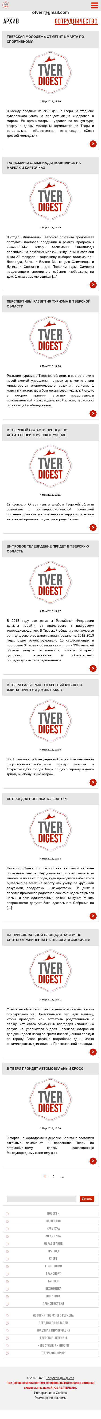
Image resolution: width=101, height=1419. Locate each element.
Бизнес (53, 1281)
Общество (53, 1221)
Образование (53, 1243)
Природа (53, 1251)
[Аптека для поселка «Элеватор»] (50, 830)
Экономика (53, 1289)
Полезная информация (53, 1330)
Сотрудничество (76, 22)
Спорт (53, 1258)
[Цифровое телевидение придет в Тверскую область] (50, 582)
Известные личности (53, 1345)
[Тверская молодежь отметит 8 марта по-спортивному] (50, 72)
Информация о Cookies (50, 1393)
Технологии (53, 1266)
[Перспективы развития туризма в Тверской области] (50, 337)
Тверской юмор (53, 1353)
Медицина (53, 1236)
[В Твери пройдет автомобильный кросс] (50, 1099)
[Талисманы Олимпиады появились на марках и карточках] (50, 198)
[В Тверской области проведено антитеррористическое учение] (50, 466)
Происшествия (53, 1304)
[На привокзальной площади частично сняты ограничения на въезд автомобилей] (50, 970)
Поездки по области (53, 1323)
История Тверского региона (53, 1315)
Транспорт (53, 1273)
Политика (53, 1296)
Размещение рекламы (50, 1398)
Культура (53, 1228)
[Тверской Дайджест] (5, 5)
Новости (53, 1213)
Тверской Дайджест (60, 1378)
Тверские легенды (53, 1338)
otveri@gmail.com (50, 12)
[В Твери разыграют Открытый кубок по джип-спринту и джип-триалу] (50, 721)
